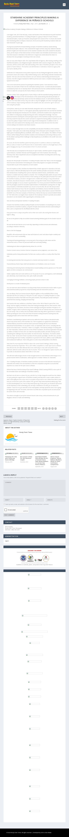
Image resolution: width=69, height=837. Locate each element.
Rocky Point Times (24, 24)
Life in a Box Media (46, 832)
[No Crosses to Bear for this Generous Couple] (27, 453)
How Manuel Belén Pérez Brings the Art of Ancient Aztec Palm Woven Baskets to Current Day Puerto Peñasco (41, 460)
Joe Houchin (42, 24)
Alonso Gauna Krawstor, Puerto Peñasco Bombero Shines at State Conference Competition (56, 460)
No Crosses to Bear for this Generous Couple (26, 458)
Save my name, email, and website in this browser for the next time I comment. (27, 504)
